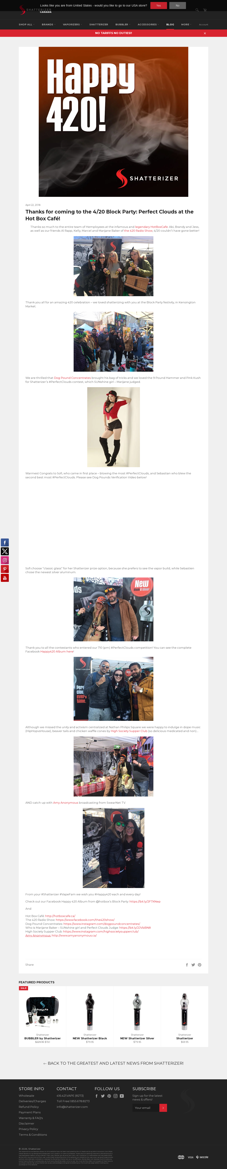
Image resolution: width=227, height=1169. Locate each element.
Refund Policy (29, 1106)
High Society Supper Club (129, 731)
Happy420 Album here (56, 651)
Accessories (148, 24)
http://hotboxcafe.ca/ (60, 916)
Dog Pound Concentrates (72, 378)
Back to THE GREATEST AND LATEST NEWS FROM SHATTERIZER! (115, 1063)
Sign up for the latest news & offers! (147, 1097)
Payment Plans (30, 1112)
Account (203, 24)
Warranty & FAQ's (31, 1118)
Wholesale (26, 1095)
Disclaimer (26, 1123)
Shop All (26, 24)
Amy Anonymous (65, 802)
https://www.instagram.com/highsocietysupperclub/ (101, 931)
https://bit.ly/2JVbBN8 (135, 927)
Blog (170, 24)
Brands (48, 24)
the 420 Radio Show (138, 230)
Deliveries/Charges (32, 1101)
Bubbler (122, 24)
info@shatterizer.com (72, 1106)
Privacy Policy (28, 1129)
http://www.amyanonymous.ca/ (74, 935)
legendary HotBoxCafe (151, 226)
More (185, 24)
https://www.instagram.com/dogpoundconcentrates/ (101, 924)
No (177, 5)
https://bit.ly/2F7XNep (145, 901)
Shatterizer (98, 24)
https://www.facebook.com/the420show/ (85, 920)
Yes (159, 5)
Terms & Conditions (33, 1134)
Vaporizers (72, 24)
